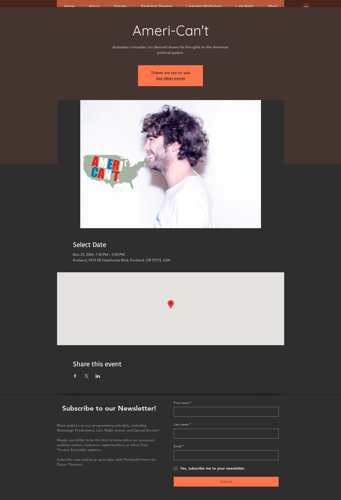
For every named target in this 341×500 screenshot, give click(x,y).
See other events (170, 78)
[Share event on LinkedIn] (98, 376)
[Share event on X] (86, 376)
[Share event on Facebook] (75, 376)
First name (182, 403)
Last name (182, 424)
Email (179, 446)
